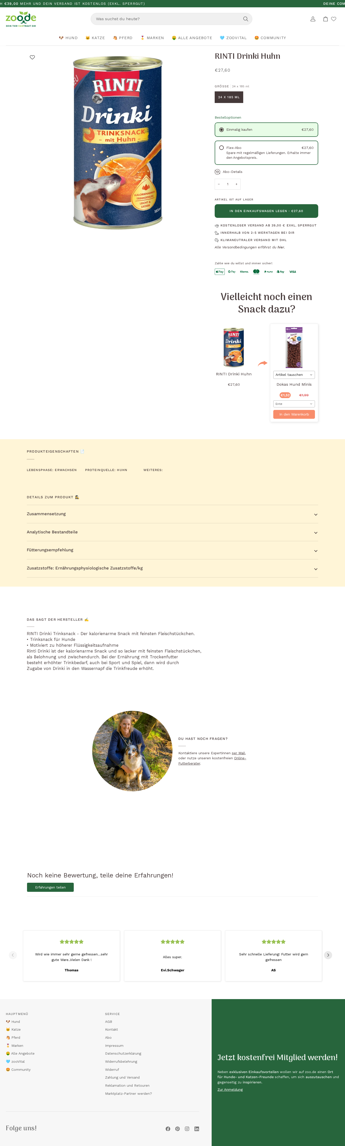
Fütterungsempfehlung (50, 550)
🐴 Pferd (13, 1037)
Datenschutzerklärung (123, 1053)
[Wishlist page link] (333, 18)
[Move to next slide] (330, 955)
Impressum (114, 1046)
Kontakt (111, 1029)
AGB (108, 1022)
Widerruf (112, 1069)
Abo (108, 1037)
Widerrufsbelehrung (121, 1061)
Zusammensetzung (46, 513)
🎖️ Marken (14, 1046)
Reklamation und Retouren (127, 1085)
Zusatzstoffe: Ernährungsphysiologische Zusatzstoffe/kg (85, 568)
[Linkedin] (196, 1129)
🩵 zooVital (15, 1061)
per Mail (238, 753)
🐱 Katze (13, 1029)
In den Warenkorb (294, 414)
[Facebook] (168, 1129)
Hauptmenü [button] (17, 1014)
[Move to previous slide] (15, 955)
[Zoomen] (36, 224)
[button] (68, 38)
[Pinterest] (177, 1129)
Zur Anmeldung (230, 1089)
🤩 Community (18, 1069)
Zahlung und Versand (122, 1077)
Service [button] (112, 1014)
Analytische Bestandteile (52, 532)
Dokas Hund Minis (294, 384)
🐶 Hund (13, 1022)
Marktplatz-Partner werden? (128, 1093)
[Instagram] (187, 1129)
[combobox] (171, 19)
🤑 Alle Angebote (20, 1053)
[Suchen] (245, 18)
